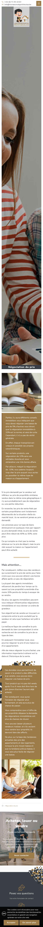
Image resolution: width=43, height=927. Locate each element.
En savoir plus (29, 923)
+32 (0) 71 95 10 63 (13, 2)
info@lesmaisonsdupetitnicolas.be (18, 4)
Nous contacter (21, 855)
